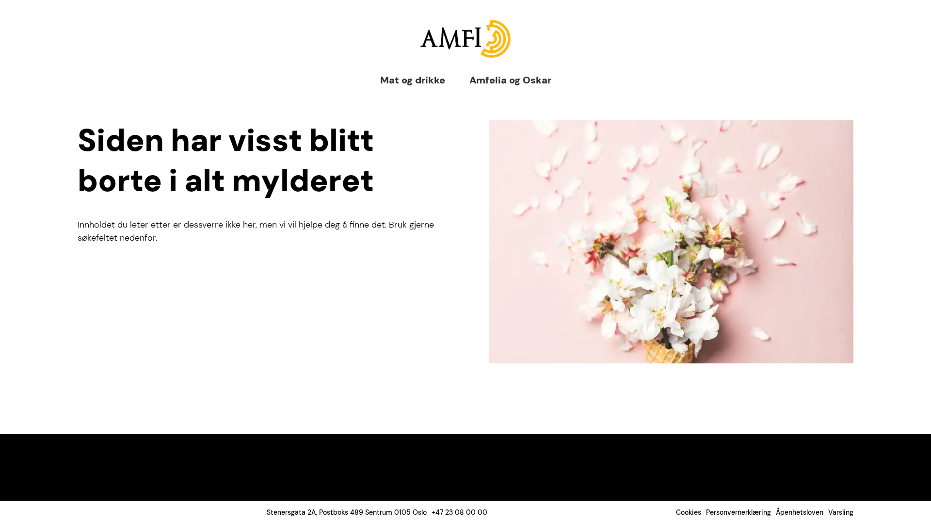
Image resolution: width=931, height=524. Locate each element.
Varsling (840, 512)
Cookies (688, 512)
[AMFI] (465, 38)
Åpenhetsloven (799, 512)
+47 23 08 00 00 (459, 512)
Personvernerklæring (738, 512)
